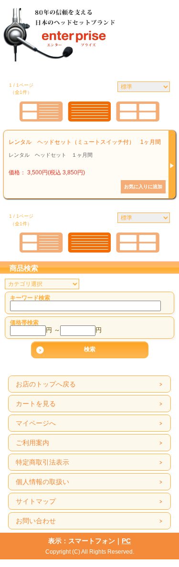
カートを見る (36, 403)
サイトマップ (36, 501)
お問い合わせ (36, 521)
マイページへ (36, 423)
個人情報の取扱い (42, 482)
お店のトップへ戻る (46, 384)
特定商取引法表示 (42, 462)
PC (126, 541)
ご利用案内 (32, 442)
